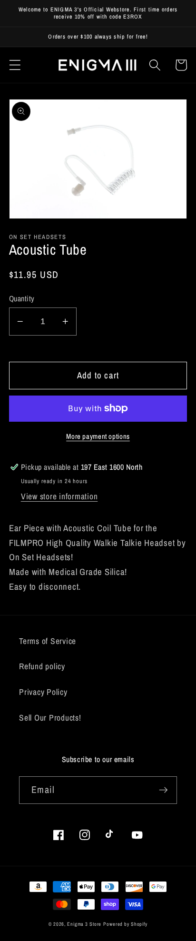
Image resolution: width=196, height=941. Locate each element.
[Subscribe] (163, 790)
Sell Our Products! (50, 717)
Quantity (22, 298)
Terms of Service (47, 640)
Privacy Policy (43, 691)
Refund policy (42, 666)
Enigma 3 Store (84, 924)
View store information (59, 496)
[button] (15, 65)
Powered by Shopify (125, 924)
